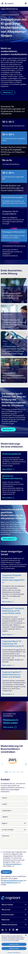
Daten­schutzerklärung (13, 864)
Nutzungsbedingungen (9, 882)
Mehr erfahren (7, 469)
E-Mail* (4, 804)
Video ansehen (8, 539)
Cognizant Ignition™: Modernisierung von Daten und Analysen (12, 674)
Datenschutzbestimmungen (13, 880)
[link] (9, 3)
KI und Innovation (8, 914)
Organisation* (7, 810)
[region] (14, 944)
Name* (4, 798)
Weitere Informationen (9, 924)
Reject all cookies (14, 948)
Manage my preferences (14, 952)
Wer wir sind (6, 909)
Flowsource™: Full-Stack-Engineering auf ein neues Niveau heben (13, 610)
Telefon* (5, 817)
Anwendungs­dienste (11, 454)
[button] (2, 3)
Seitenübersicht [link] (6, 933)
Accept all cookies (14, 944)
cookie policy (7, 940)
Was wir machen (7, 904)
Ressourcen (6, 919)
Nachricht (5, 836)
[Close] (25, 935)
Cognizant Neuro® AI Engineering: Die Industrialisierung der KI (13, 643)
